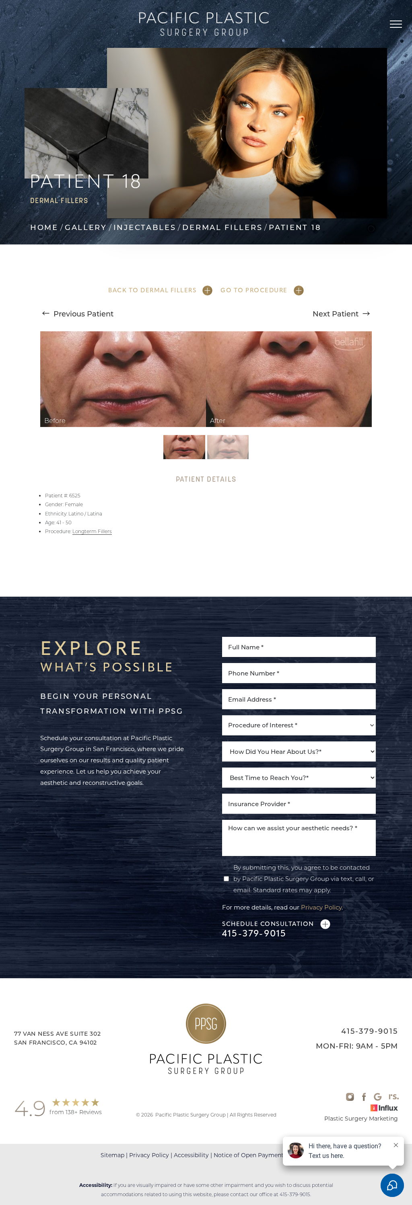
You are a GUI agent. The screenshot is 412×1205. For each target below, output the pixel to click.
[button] (396, 24)
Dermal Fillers (222, 227)
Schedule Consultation (268, 924)
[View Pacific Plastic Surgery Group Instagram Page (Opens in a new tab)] (350, 1098)
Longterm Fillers (92, 531)
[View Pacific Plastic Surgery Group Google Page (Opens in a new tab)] (378, 1098)
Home (44, 227)
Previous (82, 313)
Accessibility (191, 1155)
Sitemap (112, 1155)
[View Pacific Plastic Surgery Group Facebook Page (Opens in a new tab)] (364, 1098)
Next (335, 313)
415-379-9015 (254, 933)
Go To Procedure (254, 290)
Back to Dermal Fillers (152, 290)
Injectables (144, 227)
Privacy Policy (321, 907)
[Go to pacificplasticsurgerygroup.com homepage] (203, 24)
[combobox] (299, 725)
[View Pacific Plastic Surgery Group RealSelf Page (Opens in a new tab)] (394, 1098)
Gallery (86, 227)
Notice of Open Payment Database (263, 1155)
